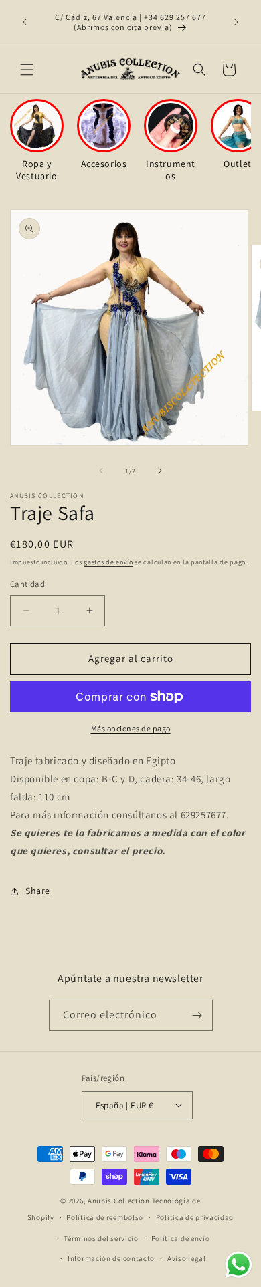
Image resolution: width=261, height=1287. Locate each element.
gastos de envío (108, 562)
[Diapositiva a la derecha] (160, 470)
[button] (26, 69)
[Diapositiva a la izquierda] (101, 470)
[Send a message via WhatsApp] (238, 1264)
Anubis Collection (119, 1200)
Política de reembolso (104, 1217)
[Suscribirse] (197, 1015)
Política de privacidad (195, 1217)
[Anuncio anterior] (24, 22)
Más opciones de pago (131, 728)
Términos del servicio (101, 1238)
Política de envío (180, 1238)
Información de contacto (111, 1258)
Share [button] (37, 891)
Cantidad (27, 584)
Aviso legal (186, 1258)
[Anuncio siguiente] (236, 22)
